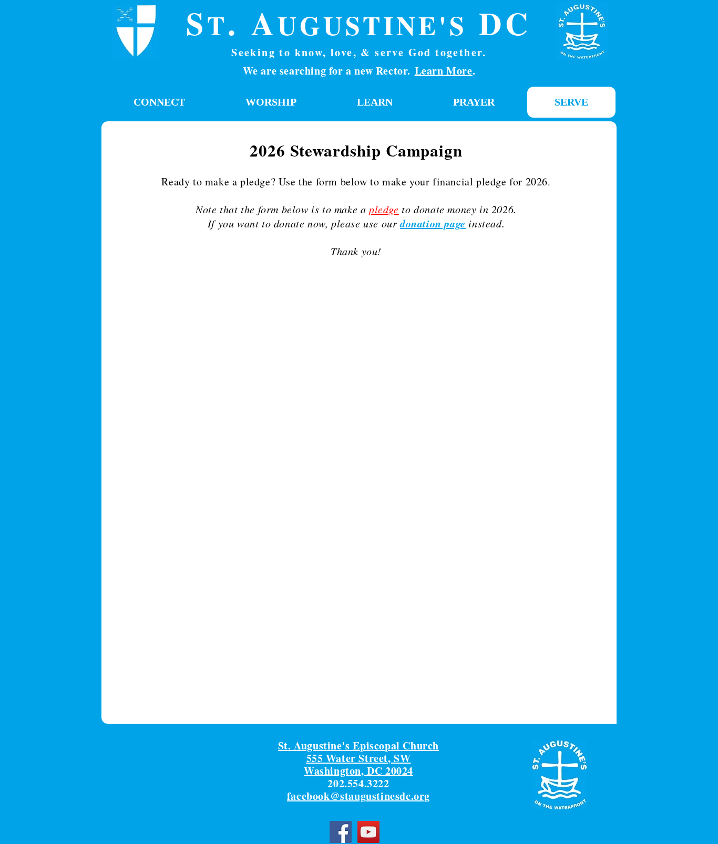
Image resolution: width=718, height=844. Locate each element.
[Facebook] (341, 832)
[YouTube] (368, 832)
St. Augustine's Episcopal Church (358, 745)
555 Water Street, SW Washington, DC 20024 (358, 764)
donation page (433, 223)
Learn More (444, 70)
